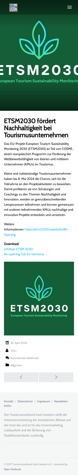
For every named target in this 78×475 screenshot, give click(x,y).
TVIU (13, 351)
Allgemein (16, 365)
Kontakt (8, 401)
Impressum (43, 401)
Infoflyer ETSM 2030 (18, 249)
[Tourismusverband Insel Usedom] (10, 7)
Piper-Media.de (12, 469)
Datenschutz (25, 401)
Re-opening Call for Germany (24, 254)
